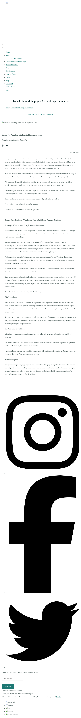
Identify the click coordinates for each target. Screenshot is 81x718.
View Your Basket (33, 115)
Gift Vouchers (10, 71)
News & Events (11, 74)
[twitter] (42, 668)
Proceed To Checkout (46, 115)
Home (8, 52)
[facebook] (42, 593)
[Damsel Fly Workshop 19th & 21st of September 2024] (5, 129)
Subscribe (8, 686)
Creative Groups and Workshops (16, 62)
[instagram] (42, 474)
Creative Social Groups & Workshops (22, 108)
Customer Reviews (16, 58)
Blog (7, 81)
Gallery (8, 77)
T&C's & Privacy (11, 87)
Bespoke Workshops (12, 65)
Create (58, 697)
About (8, 55)
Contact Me (9, 84)
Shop (7, 68)
